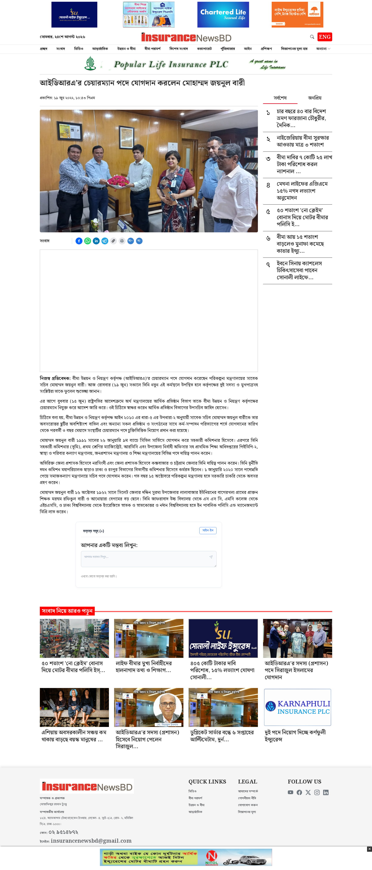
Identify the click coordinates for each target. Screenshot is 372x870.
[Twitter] (308, 793)
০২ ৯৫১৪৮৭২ (63, 832)
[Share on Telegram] (104, 241)
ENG (325, 37)
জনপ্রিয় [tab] (314, 98)
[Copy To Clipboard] (113, 241)
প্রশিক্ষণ (266, 49)
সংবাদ (60, 49)
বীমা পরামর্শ (152, 49)
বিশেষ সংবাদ (179, 49)
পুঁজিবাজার (228, 49)
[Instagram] (317, 793)
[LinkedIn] (326, 793)
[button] (313, 37)
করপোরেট (204, 49)
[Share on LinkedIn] (96, 241)
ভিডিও (78, 49)
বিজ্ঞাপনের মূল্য (247, 812)
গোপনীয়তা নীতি (247, 798)
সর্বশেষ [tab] (280, 98)
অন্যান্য (321, 49)
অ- (139, 241)
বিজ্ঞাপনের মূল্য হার (294, 49)
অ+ (130, 241)
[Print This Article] (122, 241)
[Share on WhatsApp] (87, 241)
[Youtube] (290, 793)
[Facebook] (299, 793)
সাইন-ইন (208, 530)
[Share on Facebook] (79, 241)
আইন (248, 49)
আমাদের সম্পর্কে (248, 791)
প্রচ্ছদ (43, 49)
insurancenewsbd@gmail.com (91, 841)
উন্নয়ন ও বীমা (126, 49)
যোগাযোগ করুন (248, 805)
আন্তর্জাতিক (100, 49)
